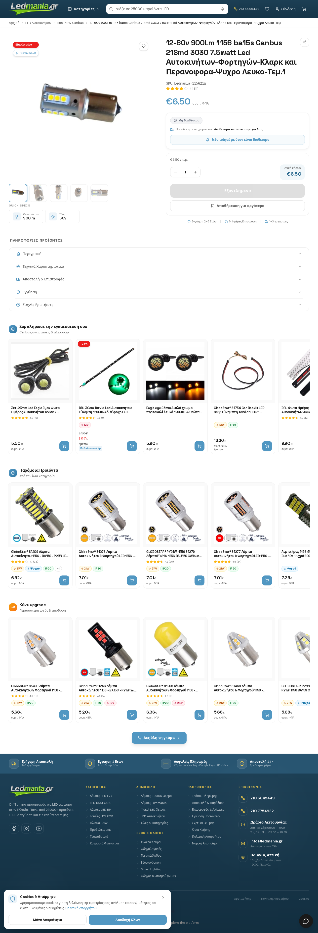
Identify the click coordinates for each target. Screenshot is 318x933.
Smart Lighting (151, 869)
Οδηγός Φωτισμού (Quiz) (158, 876)
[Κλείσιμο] (163, 897)
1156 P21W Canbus (70, 23)
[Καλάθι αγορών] (304, 9)
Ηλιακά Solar (99, 823)
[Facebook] (14, 828)
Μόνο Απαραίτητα (47, 920)
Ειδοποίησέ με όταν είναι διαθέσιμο (240, 140)
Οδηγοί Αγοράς (151, 849)
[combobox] (167, 9)
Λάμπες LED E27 (101, 796)
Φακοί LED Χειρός (153, 810)
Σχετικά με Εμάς (203, 823)
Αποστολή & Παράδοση (208, 803)
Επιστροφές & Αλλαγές (208, 810)
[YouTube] (39, 828)
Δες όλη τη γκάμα (159, 737)
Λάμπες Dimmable (153, 803)
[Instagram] (26, 828)
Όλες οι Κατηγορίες (154, 823)
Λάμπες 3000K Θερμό (156, 796)
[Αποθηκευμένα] (267, 8)
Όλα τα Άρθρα (150, 842)
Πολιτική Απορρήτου (206, 837)
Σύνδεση (288, 9)
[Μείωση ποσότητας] (175, 172)
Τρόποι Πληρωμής (204, 796)
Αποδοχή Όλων (128, 920)
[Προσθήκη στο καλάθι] (64, 446)
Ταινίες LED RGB (101, 816)
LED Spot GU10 (101, 803)
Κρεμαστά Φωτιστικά (104, 843)
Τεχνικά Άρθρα (151, 856)
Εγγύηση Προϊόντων (206, 816)
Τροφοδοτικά (99, 837)
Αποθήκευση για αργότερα (240, 206)
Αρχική (14, 23)
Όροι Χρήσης (201, 830)
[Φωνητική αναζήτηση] (222, 9)
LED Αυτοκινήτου (38, 23)
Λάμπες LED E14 (101, 810)
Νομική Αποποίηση (205, 843)
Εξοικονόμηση (150, 863)
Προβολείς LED (100, 830)
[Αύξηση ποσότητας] (195, 172)
